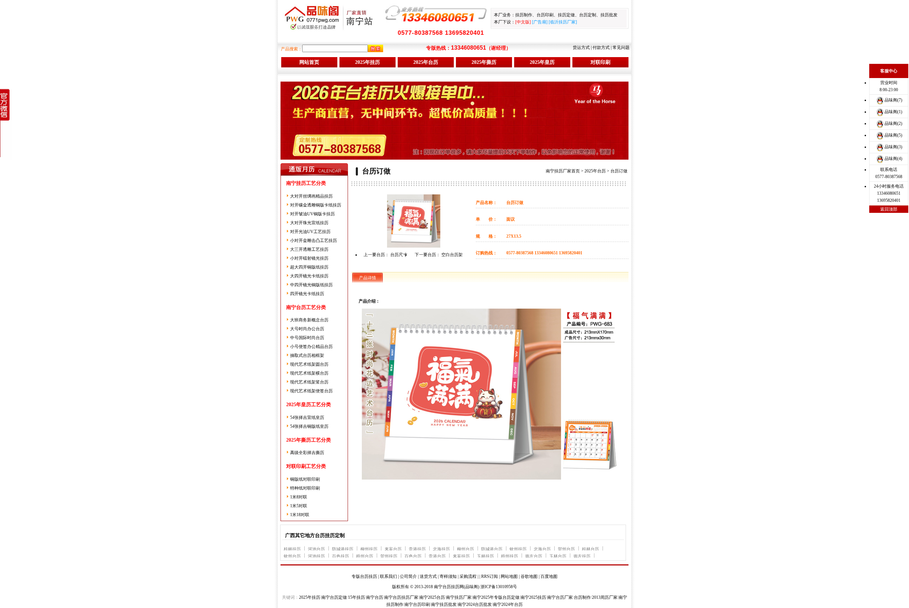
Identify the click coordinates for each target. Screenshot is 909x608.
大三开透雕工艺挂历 (309, 249)
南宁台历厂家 (560, 597)
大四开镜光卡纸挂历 (309, 275)
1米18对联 (299, 514)
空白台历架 (452, 254)
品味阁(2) (893, 123)
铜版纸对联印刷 (305, 479)
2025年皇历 (542, 62)
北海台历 (542, 549)
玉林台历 (557, 556)
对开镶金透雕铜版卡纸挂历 (315, 205)
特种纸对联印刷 (305, 488)
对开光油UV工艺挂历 (310, 231)
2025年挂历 (367, 62)
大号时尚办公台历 (307, 328)
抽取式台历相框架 (307, 355)
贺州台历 (566, 549)
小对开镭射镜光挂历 (309, 258)
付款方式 (601, 47)
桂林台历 (590, 549)
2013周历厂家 (604, 597)
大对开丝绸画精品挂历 (311, 196)
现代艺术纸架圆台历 (309, 364)
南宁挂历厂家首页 (563, 170)
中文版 (523, 22)
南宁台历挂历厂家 (401, 597)
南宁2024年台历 (508, 604)
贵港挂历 (417, 549)
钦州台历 (292, 556)
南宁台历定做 (334, 597)
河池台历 (316, 549)
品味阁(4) (893, 158)
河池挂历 (316, 556)
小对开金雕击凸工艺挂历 (313, 240)
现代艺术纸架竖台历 (309, 382)
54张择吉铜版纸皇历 (309, 426)
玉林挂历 (485, 556)
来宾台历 (393, 549)
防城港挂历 (342, 549)
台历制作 (582, 597)
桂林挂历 (292, 549)
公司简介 (408, 576)
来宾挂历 (461, 556)
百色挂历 (340, 556)
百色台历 (412, 556)
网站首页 (309, 62)
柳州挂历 (368, 549)
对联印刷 (600, 62)
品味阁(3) (893, 146)
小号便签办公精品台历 (311, 346)
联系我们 (388, 576)
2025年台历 (425, 62)
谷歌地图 (529, 576)
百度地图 (548, 576)
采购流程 (468, 576)
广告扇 (539, 22)
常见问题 (621, 47)
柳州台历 (465, 549)
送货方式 (428, 576)
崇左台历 (533, 556)
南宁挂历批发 (444, 604)
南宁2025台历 (432, 597)
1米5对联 (298, 505)
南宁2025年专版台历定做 (496, 597)
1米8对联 (298, 496)
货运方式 (581, 47)
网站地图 (509, 576)
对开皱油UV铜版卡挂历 (312, 213)
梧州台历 (364, 556)
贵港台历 (437, 556)
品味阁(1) (893, 111)
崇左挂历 (581, 556)
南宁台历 (374, 597)
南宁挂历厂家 (459, 597)
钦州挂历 (518, 549)
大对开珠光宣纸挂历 (309, 222)
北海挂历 (441, 549)
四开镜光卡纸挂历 (307, 293)
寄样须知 (448, 576)
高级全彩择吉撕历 (307, 452)
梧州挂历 (509, 556)
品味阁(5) (893, 135)
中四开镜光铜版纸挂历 (311, 284)
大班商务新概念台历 (309, 319)
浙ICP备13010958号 (498, 586)
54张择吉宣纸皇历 (307, 417)
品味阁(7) (893, 100)
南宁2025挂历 (533, 597)
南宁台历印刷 (417, 604)
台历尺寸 (398, 254)
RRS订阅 (489, 576)
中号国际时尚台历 (307, 337)
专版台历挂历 (364, 576)
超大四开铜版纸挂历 (309, 267)
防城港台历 (491, 549)
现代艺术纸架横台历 (309, 373)
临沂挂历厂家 (563, 22)
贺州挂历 (388, 556)
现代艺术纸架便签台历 (311, 390)
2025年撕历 (484, 62)
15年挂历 (356, 597)
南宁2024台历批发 (475, 604)
